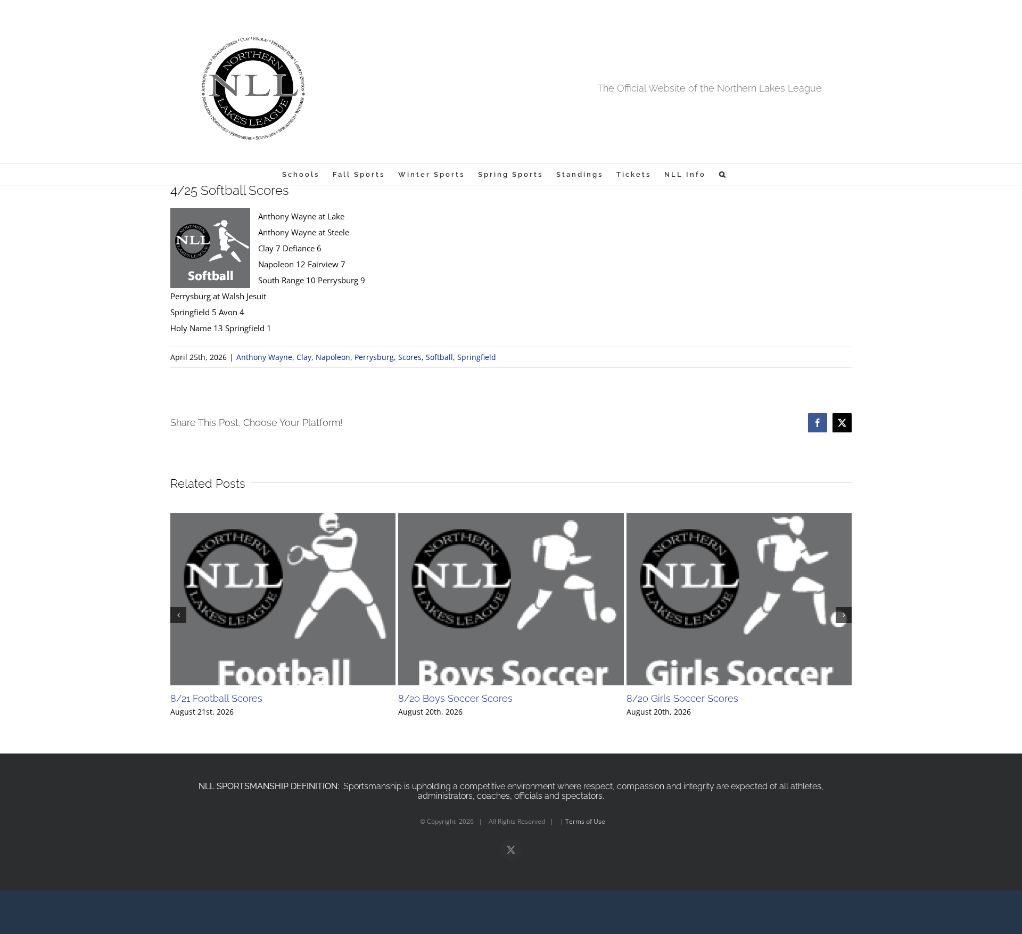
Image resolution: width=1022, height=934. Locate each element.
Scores (410, 357)
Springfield (476, 357)
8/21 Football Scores (216, 698)
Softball (439, 357)
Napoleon (333, 357)
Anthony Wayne (264, 357)
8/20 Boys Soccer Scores (455, 698)
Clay (303, 357)
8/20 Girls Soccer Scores (682, 698)
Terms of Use (585, 821)
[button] (723, 174)
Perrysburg (374, 357)
